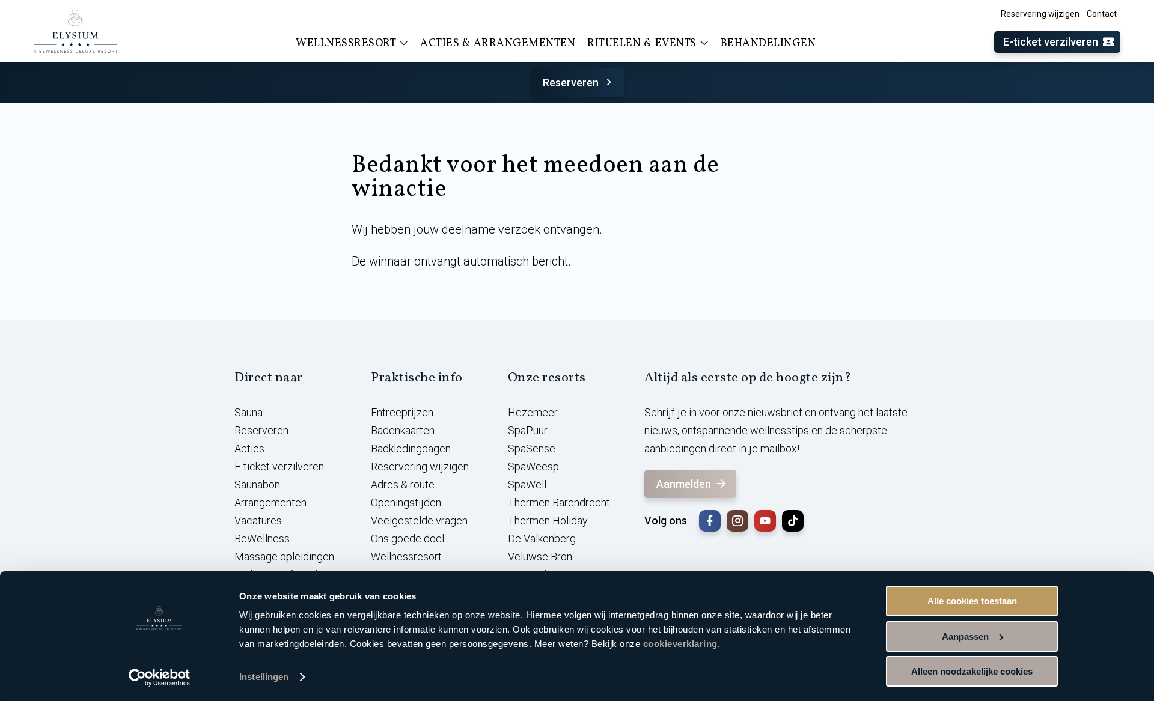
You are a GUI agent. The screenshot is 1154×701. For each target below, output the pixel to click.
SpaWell (527, 484)
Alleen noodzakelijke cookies (972, 671)
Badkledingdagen (411, 448)
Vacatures (258, 520)
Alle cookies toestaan (972, 601)
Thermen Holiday (548, 520)
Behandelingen (768, 43)
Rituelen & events (642, 43)
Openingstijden (406, 502)
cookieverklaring (680, 644)
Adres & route (403, 484)
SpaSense (531, 448)
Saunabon (257, 484)
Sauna (248, 412)
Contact (1102, 14)
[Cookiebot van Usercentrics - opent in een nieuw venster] (159, 678)
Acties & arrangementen (497, 43)
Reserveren (571, 82)
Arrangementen (270, 502)
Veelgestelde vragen (419, 520)
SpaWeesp (533, 466)
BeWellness (262, 538)
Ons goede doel (407, 538)
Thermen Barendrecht (559, 502)
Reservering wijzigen (1040, 14)
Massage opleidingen (284, 556)
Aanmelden (683, 484)
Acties (249, 448)
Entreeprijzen (402, 412)
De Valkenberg (542, 538)
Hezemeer (533, 412)
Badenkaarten (403, 430)
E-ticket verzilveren (1050, 41)
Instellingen (263, 677)
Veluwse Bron (540, 556)
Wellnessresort (346, 43)
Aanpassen (965, 636)
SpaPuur (528, 430)
